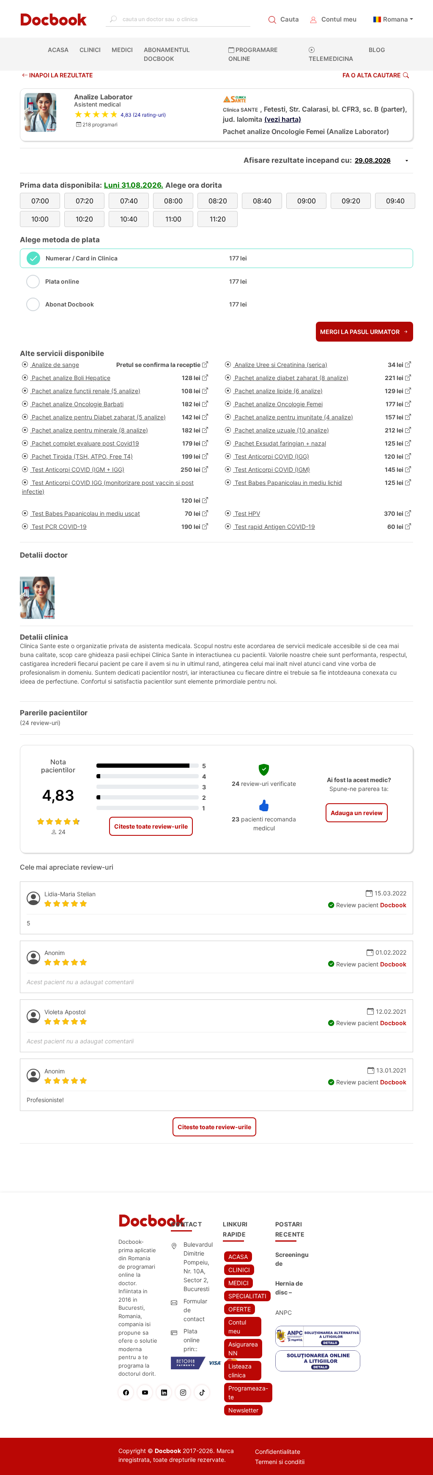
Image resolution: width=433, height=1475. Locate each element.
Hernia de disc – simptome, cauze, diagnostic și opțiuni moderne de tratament (290, 1288)
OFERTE (239, 1309)
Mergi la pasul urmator (360, 331)
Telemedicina (331, 58)
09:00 (306, 201)
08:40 (262, 201)
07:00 (40, 201)
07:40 (129, 201)
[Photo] (40, 598)
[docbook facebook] (127, 1392)
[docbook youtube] (146, 1392)
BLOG (377, 49)
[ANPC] (317, 1336)
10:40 (128, 219)
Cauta (289, 19)
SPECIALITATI (247, 1296)
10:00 (40, 219)
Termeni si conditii (279, 1461)
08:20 (217, 201)
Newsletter (243, 1410)
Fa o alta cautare (372, 75)
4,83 (58, 795)
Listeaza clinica (240, 1371)
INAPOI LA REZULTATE (60, 75)
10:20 (84, 219)
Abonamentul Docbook (167, 54)
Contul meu (338, 19)
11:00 (173, 219)
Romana (395, 19)
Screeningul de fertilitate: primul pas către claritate (292, 1259)
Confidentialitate (277, 1451)
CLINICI (90, 49)
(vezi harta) (282, 119)
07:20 (84, 201)
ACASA (60, 49)
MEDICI (122, 49)
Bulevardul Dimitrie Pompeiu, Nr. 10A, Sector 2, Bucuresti (198, 1266)
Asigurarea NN (243, 1349)
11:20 (218, 219)
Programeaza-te (248, 1393)
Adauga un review (357, 812)
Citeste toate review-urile (151, 826)
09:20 (351, 201)
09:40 (395, 201)
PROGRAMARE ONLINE (253, 54)
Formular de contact (195, 1309)
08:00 (173, 201)
